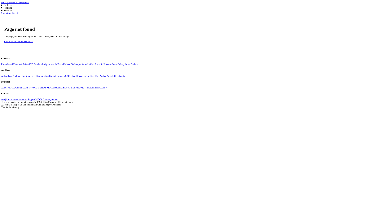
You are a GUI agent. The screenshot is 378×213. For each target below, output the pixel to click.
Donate (15, 13)
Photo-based (7, 64)
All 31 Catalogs (117, 76)
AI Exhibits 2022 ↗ (77, 87)
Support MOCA (35, 99)
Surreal (84, 64)
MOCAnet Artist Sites (57, 87)
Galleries (8, 5)
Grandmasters (21, 87)
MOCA (15, 2)
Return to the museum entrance (18, 41)
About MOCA (8, 87)
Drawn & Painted (21, 64)
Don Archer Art (102, 76)
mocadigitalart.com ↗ (97, 87)
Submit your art (50, 99)
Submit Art (6, 13)
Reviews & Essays (37, 87)
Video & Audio (96, 64)
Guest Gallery (117, 64)
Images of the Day (85, 76)
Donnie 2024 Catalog (67, 76)
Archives (8, 8)
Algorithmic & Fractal (53, 64)
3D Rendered (36, 64)
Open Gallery (131, 64)
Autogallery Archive (10, 76)
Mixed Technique (72, 64)
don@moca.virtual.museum (14, 99)
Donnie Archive (28, 76)
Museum (8, 10)
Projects (107, 64)
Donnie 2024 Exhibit (46, 76)
